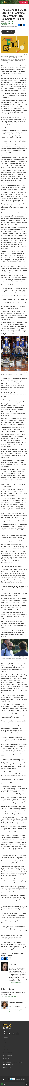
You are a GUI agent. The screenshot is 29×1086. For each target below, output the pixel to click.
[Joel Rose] (4, 966)
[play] (2, 1084)
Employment (6, 1046)
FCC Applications (6, 1058)
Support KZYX (6, 1040)
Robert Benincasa (7, 989)
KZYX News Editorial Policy (9, 1071)
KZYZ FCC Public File (7, 1055)
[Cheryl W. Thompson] (4, 1005)
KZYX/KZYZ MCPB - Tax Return (10, 1064)
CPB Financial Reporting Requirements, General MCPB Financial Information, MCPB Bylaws (13, 1062)
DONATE (24, 2)
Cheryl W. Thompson (7, 24)
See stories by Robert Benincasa (9, 996)
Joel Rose (9, 22)
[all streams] (27, 1084)
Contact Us (5, 1049)
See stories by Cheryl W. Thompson (15, 1010)
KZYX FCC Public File (7, 1052)
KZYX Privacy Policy (7, 1067)
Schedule (5, 1043)
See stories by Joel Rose (15, 982)
